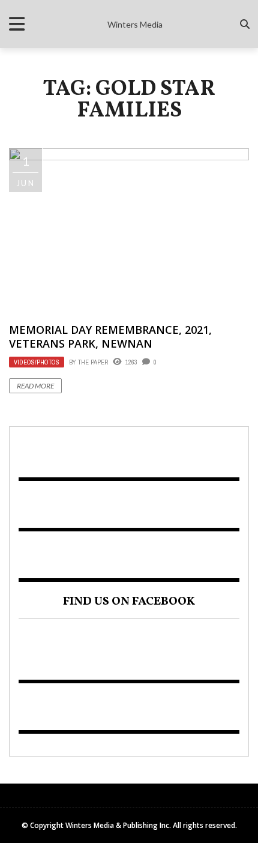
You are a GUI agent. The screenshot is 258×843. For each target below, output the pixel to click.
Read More (35, 385)
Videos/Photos (36, 362)
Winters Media (135, 24)
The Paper (93, 362)
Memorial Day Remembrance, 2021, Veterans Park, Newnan (110, 336)
